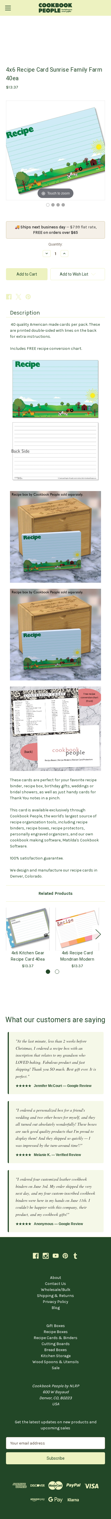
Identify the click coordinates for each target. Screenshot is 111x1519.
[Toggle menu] (8, 8)
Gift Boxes (55, 1325)
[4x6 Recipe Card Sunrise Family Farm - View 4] (63, 205)
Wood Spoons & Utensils (55, 1361)
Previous (7, 934)
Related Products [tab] (55, 893)
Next (98, 934)
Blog (56, 1307)
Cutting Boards (56, 1343)
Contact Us (55, 1283)
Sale (55, 1367)
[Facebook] (9, 297)
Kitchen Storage (56, 1355)
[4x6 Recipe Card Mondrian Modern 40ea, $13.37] (77, 929)
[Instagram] (46, 1256)
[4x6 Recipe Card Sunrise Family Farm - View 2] (53, 205)
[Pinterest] (28, 297)
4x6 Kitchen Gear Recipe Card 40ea (28, 956)
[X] (18, 297)
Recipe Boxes (56, 1331)
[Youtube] (56, 1256)
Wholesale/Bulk (55, 1289)
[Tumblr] (75, 1256)
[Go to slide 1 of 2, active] (48, 972)
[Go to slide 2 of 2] (57, 972)
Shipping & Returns (55, 1295)
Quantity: (55, 244)
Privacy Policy (55, 1301)
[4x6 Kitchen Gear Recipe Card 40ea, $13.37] (28, 929)
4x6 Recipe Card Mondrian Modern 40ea (77, 956)
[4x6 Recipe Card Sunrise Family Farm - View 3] (58, 205)
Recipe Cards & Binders (55, 1337)
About (55, 1277)
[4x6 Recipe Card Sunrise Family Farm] (48, 205)
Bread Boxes (55, 1349)
